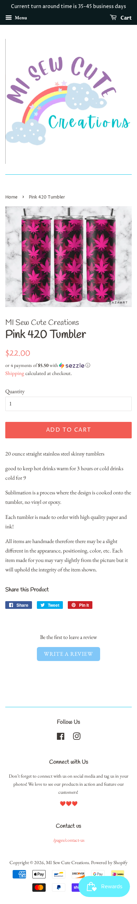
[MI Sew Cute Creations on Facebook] (61, 738)
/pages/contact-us (68, 840)
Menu (20, 17)
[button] (68, 365)
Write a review (68, 654)
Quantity (15, 391)
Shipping (14, 373)
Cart (125, 18)
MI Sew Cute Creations (67, 862)
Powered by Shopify (109, 862)
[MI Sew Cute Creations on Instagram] (76, 738)
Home (11, 197)
